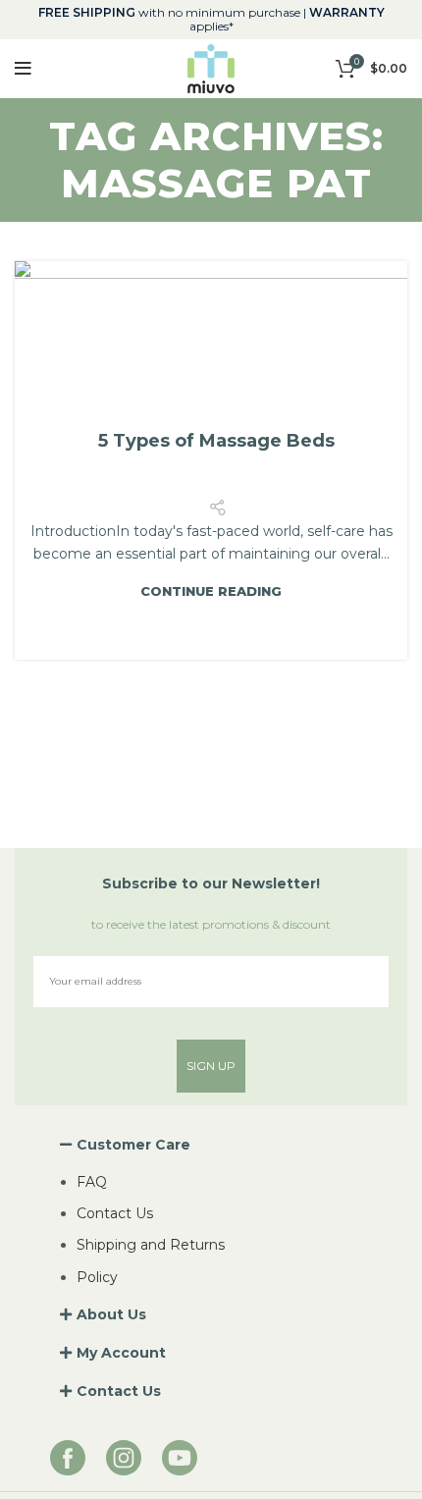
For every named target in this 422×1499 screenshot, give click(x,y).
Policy (97, 1277)
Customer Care (133, 1144)
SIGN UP (211, 1065)
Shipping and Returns (151, 1245)
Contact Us (115, 1213)
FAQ (92, 1182)
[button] (211, 1144)
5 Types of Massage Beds (216, 441)
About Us (111, 1314)
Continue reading (211, 591)
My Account (121, 1353)
